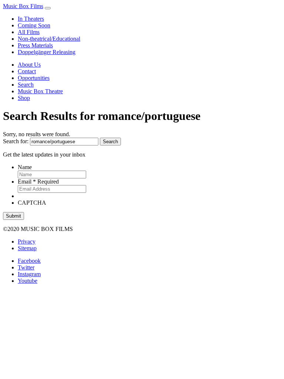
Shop (24, 98)
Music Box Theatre (40, 91)
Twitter (26, 267)
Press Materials (35, 45)
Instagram (29, 274)
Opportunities (34, 78)
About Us (29, 64)
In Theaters (31, 19)
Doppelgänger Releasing (46, 52)
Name (25, 167)
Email (38, 181)
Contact (27, 71)
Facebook (29, 261)
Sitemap (27, 248)
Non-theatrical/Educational (49, 39)
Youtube (27, 281)
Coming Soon (34, 25)
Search (26, 84)
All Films (29, 32)
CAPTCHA (32, 202)
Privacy (27, 241)
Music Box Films (23, 6)
